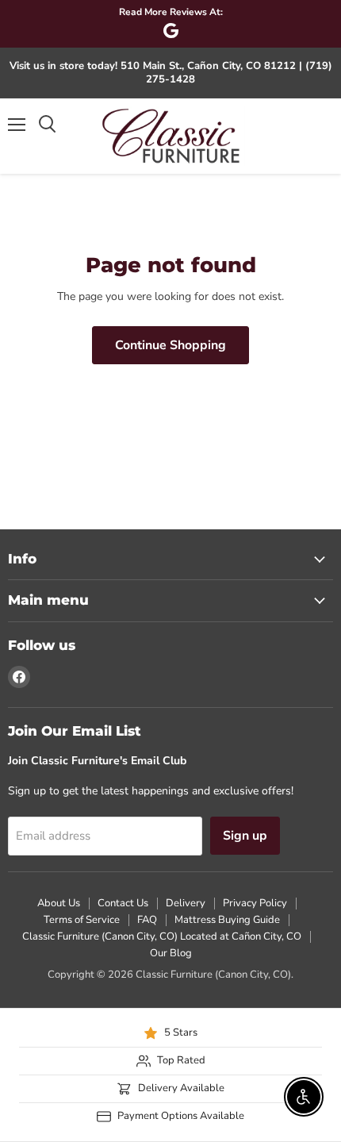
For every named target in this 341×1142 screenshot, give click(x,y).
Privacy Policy (255, 903)
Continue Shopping (170, 345)
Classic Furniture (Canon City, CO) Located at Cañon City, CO (161, 936)
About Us (58, 903)
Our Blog (171, 953)
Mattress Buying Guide (227, 920)
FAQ (147, 920)
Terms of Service (82, 920)
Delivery (185, 903)
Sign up (245, 835)
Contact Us (123, 903)
